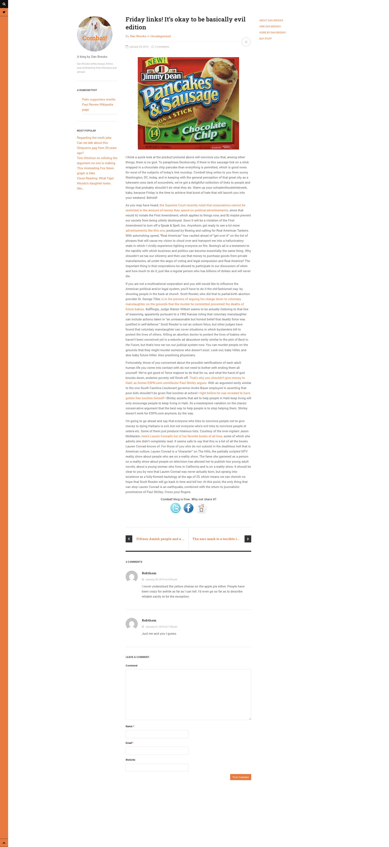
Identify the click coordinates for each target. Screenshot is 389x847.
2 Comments (162, 46)
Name (130, 726)
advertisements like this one (145, 230)
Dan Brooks (138, 36)
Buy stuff (265, 38)
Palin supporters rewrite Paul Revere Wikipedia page (98, 104)
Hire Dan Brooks (270, 26)
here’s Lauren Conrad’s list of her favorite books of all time (181, 436)
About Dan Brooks (271, 20)
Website (130, 759)
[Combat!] (97, 33)
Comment (131, 665)
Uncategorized (161, 36)
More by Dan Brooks (272, 32)
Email (129, 743)
